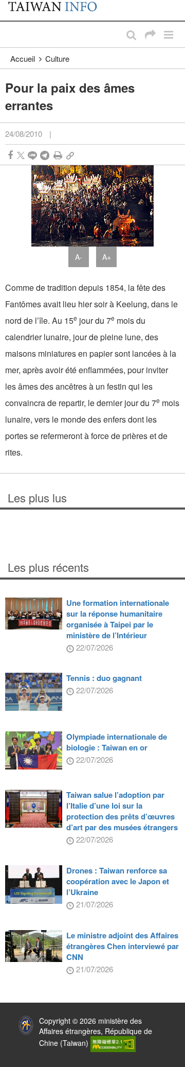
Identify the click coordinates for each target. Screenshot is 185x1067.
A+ (106, 257)
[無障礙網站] (113, 1043)
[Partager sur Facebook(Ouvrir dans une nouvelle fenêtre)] (10, 155)
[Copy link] (70, 155)
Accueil (22, 58)
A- (78, 257)
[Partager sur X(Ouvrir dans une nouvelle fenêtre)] (20, 155)
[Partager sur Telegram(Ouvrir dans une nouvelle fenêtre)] (45, 155)
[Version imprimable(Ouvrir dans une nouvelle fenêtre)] (58, 155)
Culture (57, 58)
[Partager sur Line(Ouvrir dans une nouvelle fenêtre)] (32, 155)
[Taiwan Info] (58, 10)
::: (11, 5)
